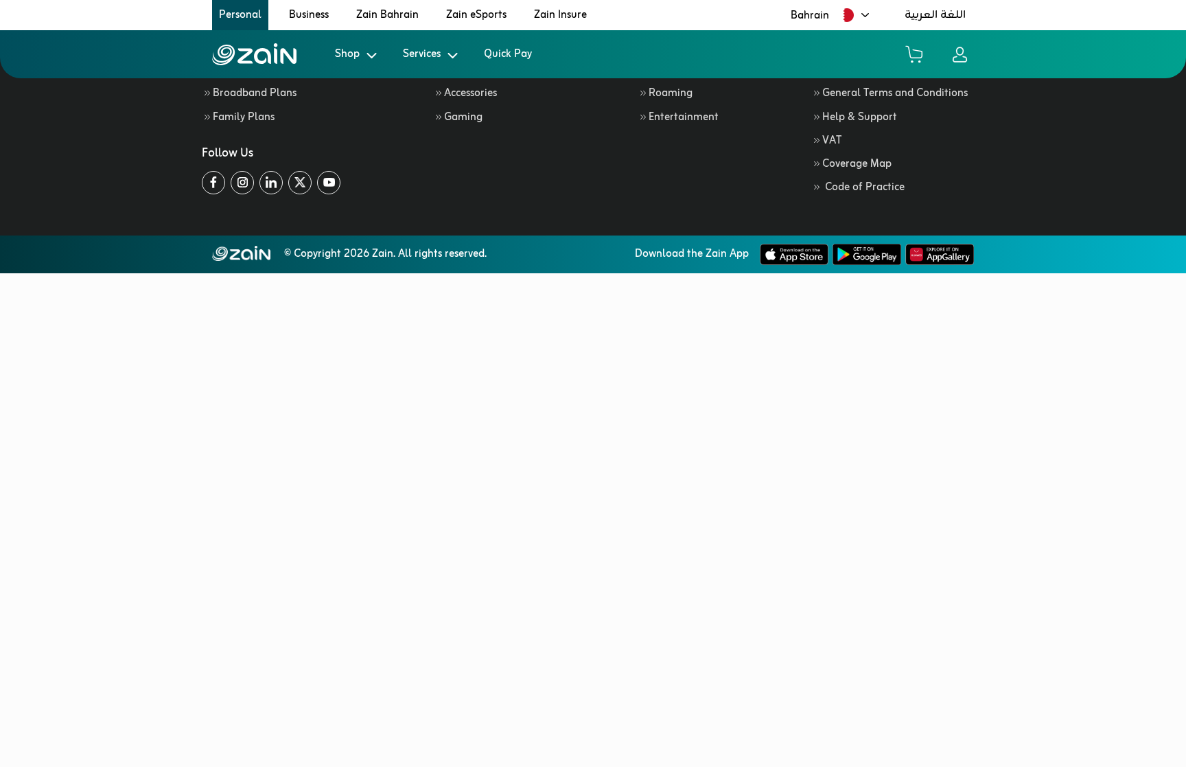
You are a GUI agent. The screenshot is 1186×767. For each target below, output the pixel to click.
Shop (347, 54)
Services (422, 54)
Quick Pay (508, 54)
